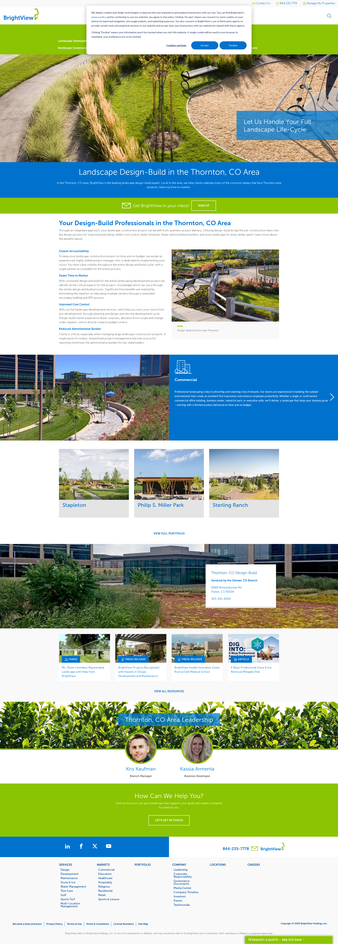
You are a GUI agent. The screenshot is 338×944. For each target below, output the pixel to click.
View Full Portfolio (169, 533)
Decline (233, 45)
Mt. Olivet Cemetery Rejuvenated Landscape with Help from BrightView (83, 672)
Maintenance (69, 878)
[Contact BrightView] (254, 849)
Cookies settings (176, 45)
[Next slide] (330, 397)
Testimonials (182, 904)
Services (65, 864)
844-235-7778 (236, 848)
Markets (103, 864)
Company (179, 864)
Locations (218, 864)
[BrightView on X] (95, 847)
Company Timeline (186, 892)
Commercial (106, 869)
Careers (254, 864)
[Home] (21, 14)
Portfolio (142, 864)
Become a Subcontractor (27, 924)
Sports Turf (68, 899)
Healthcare (105, 878)
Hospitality (105, 882)
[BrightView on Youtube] (108, 847)
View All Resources (169, 691)
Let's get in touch (169, 820)
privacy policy (98, 16)
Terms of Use (74, 924)
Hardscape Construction (74, 48)
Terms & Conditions (97, 924)
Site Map (143, 924)
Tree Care (67, 890)
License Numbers (123, 924)
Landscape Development (74, 41)
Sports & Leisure (108, 899)
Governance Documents (182, 882)
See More (94, 474)
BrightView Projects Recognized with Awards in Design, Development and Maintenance (138, 672)
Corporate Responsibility (183, 875)
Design (65, 869)
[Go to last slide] (7, 397)
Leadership (181, 869)
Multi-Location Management (70, 905)
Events (178, 900)
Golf (63, 895)
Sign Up (203, 205)
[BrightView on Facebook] (82, 847)
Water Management (73, 886)
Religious (104, 886)
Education (105, 873)
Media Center (182, 887)
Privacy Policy (54, 924)
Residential (105, 890)
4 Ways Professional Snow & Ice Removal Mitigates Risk (251, 669)
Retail (101, 895)
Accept (205, 45)
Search (329, 16)
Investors (180, 896)
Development (70, 873)
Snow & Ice (68, 882)
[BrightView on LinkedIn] (68, 847)
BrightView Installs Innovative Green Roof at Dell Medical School (197, 669)
